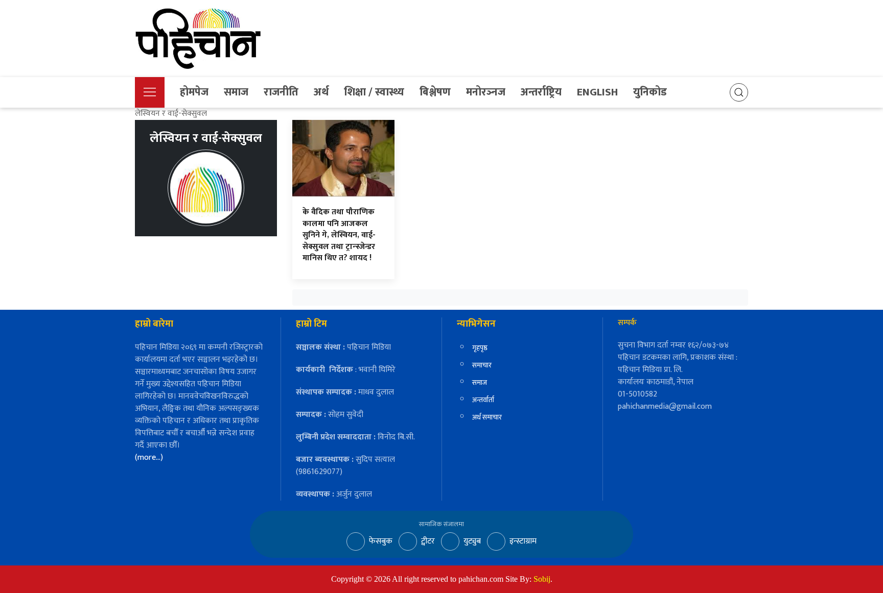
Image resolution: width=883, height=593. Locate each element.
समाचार (482, 365)
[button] (149, 92)
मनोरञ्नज (485, 92)
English (597, 92)
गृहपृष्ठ (479, 347)
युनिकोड (650, 92)
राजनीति (281, 92)
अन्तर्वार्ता (483, 399)
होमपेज (194, 92)
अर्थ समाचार (487, 417)
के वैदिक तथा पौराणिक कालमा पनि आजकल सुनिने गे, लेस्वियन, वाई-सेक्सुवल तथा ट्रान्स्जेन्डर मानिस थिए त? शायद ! (339, 235)
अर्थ (321, 92)
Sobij (541, 579)
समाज (236, 92)
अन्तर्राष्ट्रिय (541, 92)
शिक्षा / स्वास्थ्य (374, 92)
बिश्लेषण (435, 92)
